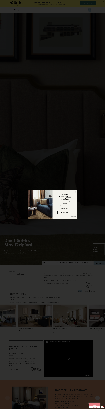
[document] (52, 204)
